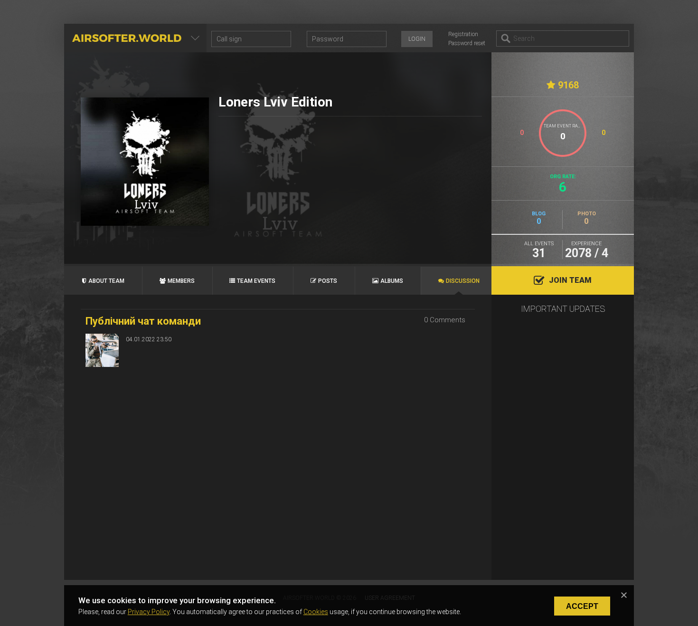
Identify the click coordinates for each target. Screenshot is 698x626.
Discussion (463, 281)
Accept (582, 606)
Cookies (315, 612)
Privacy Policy (149, 612)
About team (106, 281)
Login (416, 39)
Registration (463, 34)
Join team (570, 280)
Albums (391, 281)
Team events (256, 281)
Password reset (466, 43)
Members (181, 281)
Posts (327, 281)
